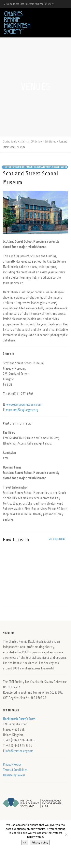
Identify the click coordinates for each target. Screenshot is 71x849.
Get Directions (57, 538)
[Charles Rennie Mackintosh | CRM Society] (17, 22)
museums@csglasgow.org (22, 410)
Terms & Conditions (15, 770)
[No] (66, 835)
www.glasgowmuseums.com (23, 404)
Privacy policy (40, 842)
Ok (24, 842)
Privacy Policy (12, 764)
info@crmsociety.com (19, 751)
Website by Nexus (14, 775)
